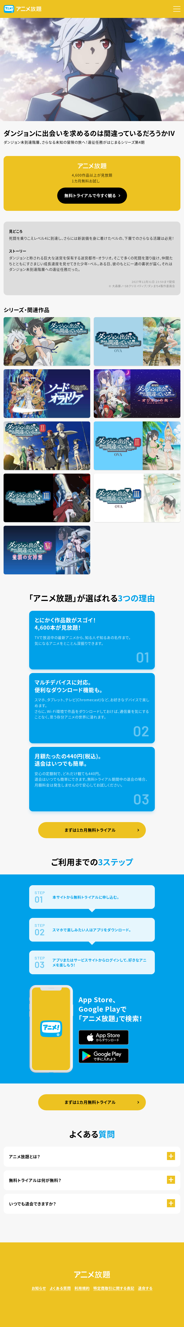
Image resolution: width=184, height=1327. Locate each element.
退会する (145, 1288)
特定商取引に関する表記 (113, 1288)
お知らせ (39, 1288)
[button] (176, 9)
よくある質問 (60, 1288)
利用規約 (82, 1288)
